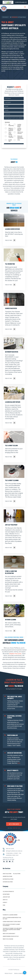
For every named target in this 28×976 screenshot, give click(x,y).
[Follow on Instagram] (7, 861)
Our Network (6, 894)
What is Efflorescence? (9, 933)
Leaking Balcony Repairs (12, 402)
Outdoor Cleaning (10, 619)
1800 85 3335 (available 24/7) (21, 2)
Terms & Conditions (19, 973)
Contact (5, 902)
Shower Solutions (7, 876)
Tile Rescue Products (8, 891)
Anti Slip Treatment (11, 525)
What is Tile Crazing (8, 939)
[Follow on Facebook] (12, 861)
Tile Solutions (16, 873)
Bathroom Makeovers (11, 352)
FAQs (4, 905)
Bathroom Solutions (8, 879)
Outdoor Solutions (8, 881)
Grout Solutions (7, 873)
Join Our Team (6, 897)
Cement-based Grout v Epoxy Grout (12, 921)
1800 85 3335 (16, 828)
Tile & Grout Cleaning (12, 480)
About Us (5, 899)
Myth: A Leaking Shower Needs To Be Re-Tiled (12, 918)
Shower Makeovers (11, 308)
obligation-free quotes (15, 653)
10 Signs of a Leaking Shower (10, 914)
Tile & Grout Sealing (11, 445)
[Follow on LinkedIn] (4, 861)
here (19, 763)
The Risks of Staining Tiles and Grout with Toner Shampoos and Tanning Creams (12, 930)
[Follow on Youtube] (10, 861)
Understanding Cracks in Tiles (11, 936)
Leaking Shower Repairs (12, 229)
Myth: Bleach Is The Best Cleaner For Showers (11, 925)
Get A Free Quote (14, 824)
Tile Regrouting (10, 264)
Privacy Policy (8, 973)
